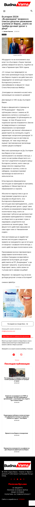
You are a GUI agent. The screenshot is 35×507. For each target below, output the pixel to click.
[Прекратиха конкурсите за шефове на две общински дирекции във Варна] (17, 442)
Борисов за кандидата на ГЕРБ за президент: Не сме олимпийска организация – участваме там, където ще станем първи (17, 398)
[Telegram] (14, 355)
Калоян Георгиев (8, 31)
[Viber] (21, 355)
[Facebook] (11, 479)
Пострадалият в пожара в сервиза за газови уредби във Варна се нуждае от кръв (16, 379)
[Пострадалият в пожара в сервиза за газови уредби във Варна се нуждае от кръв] (17, 372)
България (4, 34)
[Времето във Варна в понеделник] (17, 427)
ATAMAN (21, 499)
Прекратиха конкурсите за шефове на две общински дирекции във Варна (17, 449)
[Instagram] (14, 479)
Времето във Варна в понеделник (16, 433)
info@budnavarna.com (8, 331)
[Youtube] (21, 479)
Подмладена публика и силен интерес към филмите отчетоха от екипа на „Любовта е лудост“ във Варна (17, 416)
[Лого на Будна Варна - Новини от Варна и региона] (17, 4)
